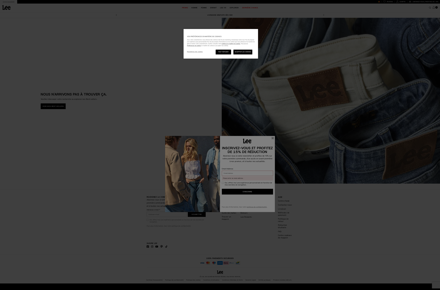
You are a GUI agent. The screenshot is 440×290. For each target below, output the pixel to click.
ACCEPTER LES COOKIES (243, 52)
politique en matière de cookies (231, 44)
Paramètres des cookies (195, 52)
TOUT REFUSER (223, 52)
